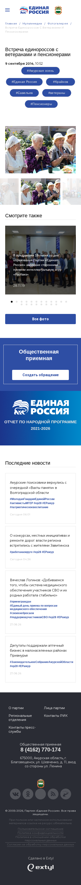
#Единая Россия (24, 82)
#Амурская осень (40, 70)
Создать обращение (40, 375)
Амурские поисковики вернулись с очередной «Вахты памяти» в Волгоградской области (38, 488)
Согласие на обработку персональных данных (40, 844)
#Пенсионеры (41, 104)
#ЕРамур (48, 503)
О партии (16, 708)
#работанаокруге (21, 552)
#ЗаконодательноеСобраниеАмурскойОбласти (41, 662)
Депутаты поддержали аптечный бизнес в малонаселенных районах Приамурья (38, 650)
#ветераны (56, 93)
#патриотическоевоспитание (29, 507)
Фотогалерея (57, 23)
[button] (12, 302)
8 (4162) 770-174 (40, 749)
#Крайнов (60, 82)
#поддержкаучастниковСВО (29, 617)
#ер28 (38, 503)
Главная (11, 23)
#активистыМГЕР (21, 503)
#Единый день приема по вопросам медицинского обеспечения (33, 607)
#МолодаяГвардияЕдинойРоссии (32, 499)
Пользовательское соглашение (40, 828)
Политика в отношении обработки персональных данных (41, 838)
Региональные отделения (20, 718)
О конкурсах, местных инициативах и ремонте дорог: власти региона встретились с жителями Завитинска (40, 540)
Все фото (40, 319)
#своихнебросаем (22, 613)
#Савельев (24, 93)
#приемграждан (20, 601)
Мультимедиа (32, 23)
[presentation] (16, 149)
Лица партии (54, 708)
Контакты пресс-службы (22, 729)
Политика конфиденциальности (40, 833)
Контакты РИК (56, 716)
